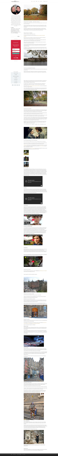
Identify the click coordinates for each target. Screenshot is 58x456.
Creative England (33, 148)
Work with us (14, 454)
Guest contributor (26, 141)
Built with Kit (16, 57)
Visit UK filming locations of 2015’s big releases (30, 140)
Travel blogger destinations (39, 141)
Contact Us (44, 1)
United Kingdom (27, 23)
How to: (41, 1)
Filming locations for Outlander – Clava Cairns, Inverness (32, 21)
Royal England (15, 82)
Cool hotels (16, 74)
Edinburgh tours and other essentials (29, 293)
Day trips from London (33, 141)
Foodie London (15, 79)
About (34, 1)
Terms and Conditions (19, 454)
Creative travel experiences (16, 76)
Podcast (36, 1)
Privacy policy (23, 454)
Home (32, 1)
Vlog (38, 1)
